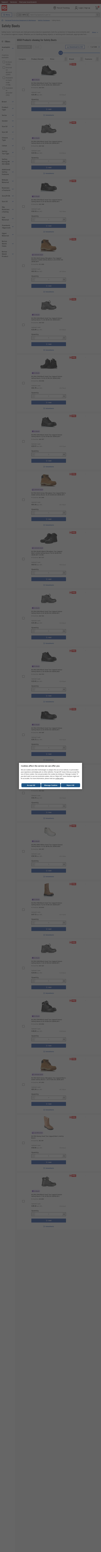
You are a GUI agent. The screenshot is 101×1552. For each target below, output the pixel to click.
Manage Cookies (50, 785)
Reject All (70, 785)
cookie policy (59, 778)
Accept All (31, 785)
